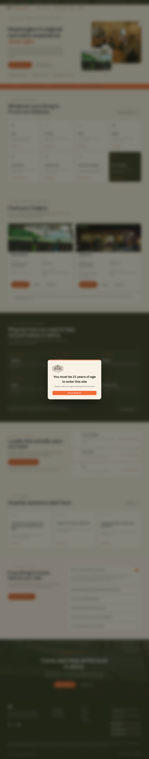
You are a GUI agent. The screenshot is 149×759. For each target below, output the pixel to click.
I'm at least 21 (74, 393)
